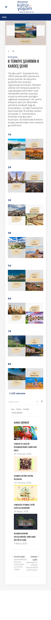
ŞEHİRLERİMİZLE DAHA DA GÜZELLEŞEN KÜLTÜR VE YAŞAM (20, 564)
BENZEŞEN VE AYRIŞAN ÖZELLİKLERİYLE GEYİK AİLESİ (31, 566)
